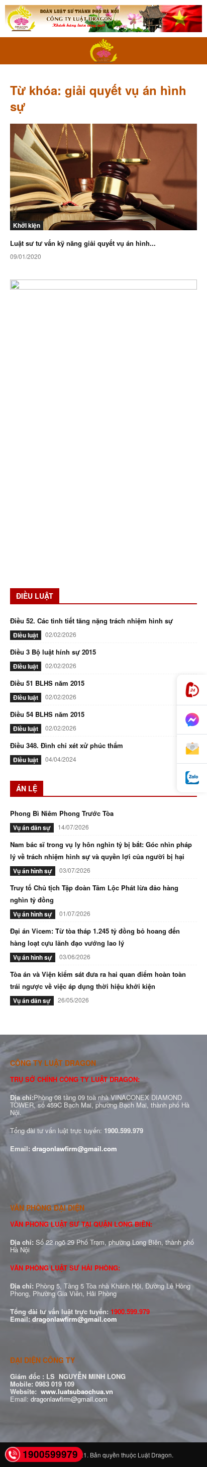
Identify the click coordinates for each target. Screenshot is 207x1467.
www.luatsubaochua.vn (77, 1391)
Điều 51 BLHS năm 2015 (47, 683)
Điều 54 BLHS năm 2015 (47, 714)
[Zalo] (192, 778)
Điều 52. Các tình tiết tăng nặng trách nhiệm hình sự (91, 620)
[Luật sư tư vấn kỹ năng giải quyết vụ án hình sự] (103, 177)
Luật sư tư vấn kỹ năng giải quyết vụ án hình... (83, 243)
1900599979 (50, 1454)
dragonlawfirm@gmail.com (74, 1148)
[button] (17, 50)
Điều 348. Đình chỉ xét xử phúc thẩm (66, 745)
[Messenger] (192, 720)
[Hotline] (192, 690)
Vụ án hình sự (32, 870)
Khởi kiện (26, 225)
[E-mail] (192, 749)
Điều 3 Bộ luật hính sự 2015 (53, 652)
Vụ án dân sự (32, 827)
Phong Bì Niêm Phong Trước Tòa (62, 813)
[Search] (193, 50)
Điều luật (25, 634)
